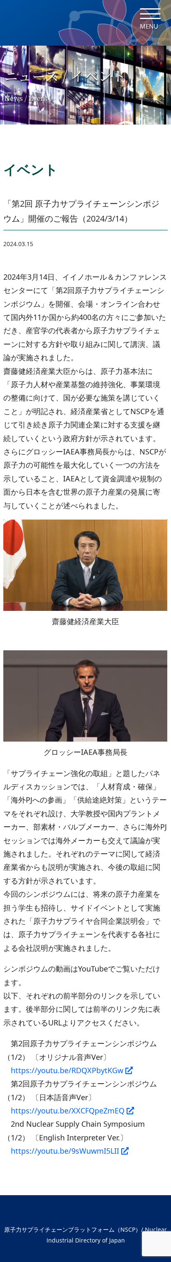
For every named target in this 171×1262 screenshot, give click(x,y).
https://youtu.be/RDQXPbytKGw (67, 1070)
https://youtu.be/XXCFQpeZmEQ (68, 1111)
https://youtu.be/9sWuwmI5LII (65, 1151)
